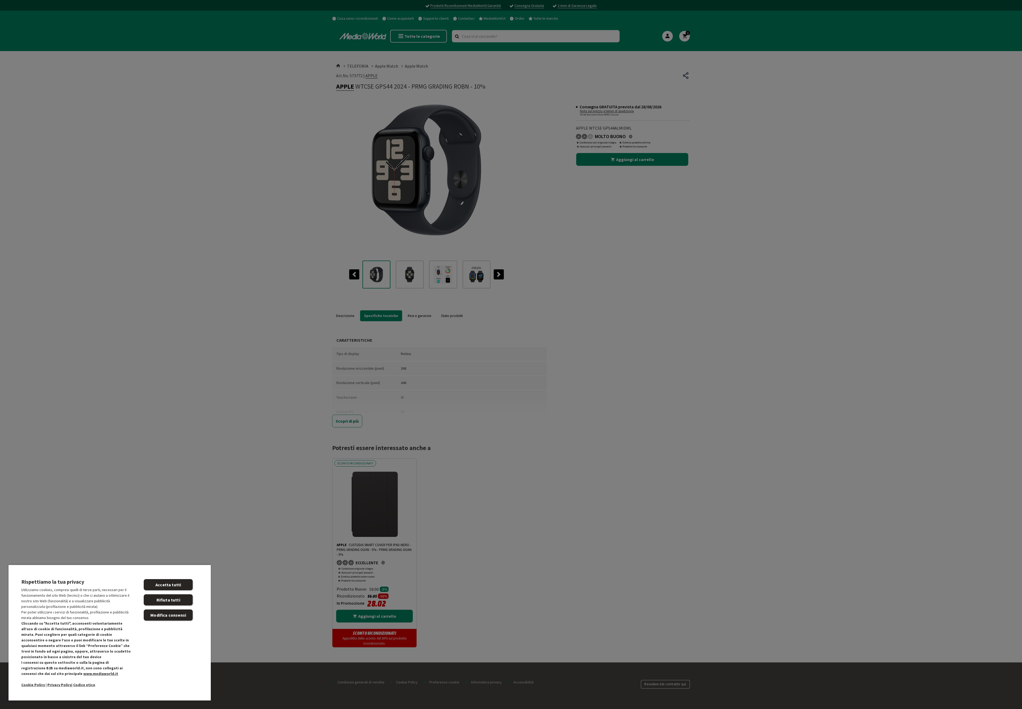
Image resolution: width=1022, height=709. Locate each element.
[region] (110, 632)
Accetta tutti (168, 584)
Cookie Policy (33, 684)
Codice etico (84, 684)
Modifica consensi (168, 615)
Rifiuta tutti (168, 600)
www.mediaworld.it (100, 673)
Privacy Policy (59, 684)
